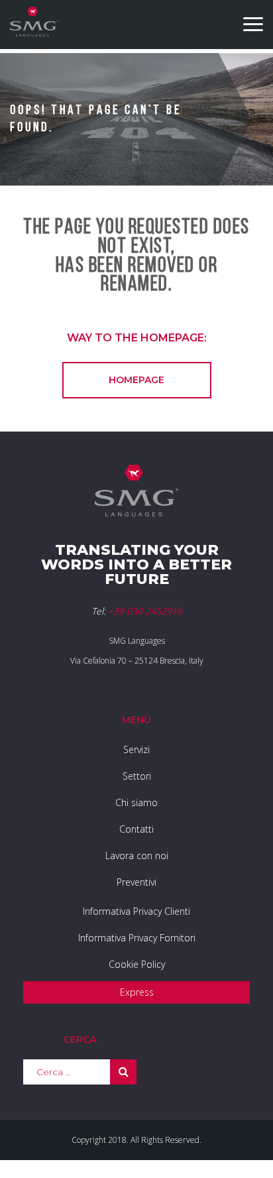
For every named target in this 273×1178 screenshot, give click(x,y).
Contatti (136, 829)
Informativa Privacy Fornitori (136, 937)
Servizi (136, 749)
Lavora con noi (136, 855)
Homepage (136, 380)
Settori (137, 776)
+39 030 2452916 (145, 611)
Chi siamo (136, 802)
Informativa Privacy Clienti (136, 911)
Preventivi (136, 882)
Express (137, 992)
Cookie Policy (137, 964)
